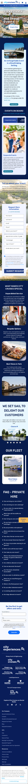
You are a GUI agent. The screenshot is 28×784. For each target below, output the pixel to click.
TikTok (16, 704)
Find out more (8, 171)
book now (7, 100)
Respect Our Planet (7, 721)
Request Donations (7, 726)
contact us (7, 98)
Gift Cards (4, 759)
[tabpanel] (14, 430)
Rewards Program (6, 743)
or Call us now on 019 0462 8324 (14, 196)
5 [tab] (20, 442)
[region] (14, 775)
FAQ (3, 733)
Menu (1, 2)
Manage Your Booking (7, 740)
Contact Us (4, 735)
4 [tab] (17, 442)
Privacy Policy (5, 757)
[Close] (26, 768)
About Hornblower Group (8, 714)
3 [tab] (14, 442)
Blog (3, 724)
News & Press (5, 738)
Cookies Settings (14, 781)
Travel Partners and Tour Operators (11, 745)
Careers (4, 716)
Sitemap (4, 762)
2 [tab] (11, 442)
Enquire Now (14, 27)
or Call (14, 212)
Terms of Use (10, 263)
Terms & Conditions (7, 752)
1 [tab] (7, 442)
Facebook (12, 704)
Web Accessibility (6, 764)
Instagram (7, 704)
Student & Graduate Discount (9, 719)
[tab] (10, 120)
